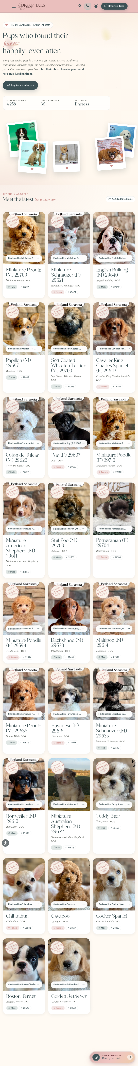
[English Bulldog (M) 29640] (114, 238)
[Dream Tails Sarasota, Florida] (31, 6)
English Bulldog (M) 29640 (112, 272)
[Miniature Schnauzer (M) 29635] (114, 694)
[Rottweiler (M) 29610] (24, 784)
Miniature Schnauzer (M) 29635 (111, 731)
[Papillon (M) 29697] (24, 328)
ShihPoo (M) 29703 (64, 542)
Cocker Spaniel (111, 916)
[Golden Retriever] (69, 964)
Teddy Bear (108, 816)
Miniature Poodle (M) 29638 (23, 728)
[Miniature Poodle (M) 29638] (24, 694)
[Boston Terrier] (24, 964)
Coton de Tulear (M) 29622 (22, 457)
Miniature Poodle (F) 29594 (23, 643)
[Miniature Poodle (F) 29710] (114, 423)
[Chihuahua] (24, 884)
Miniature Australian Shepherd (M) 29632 (65, 824)
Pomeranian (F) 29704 (112, 542)
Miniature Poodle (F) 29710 (114, 457)
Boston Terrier (21, 996)
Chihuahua (17, 916)
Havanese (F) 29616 (65, 728)
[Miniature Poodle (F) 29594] (24, 608)
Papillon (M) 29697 (18, 363)
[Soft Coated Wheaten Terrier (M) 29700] (69, 328)
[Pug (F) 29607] (69, 423)
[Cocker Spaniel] (114, 884)
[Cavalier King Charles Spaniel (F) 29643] (114, 328)
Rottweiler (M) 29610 (21, 818)
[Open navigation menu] (13, 6)
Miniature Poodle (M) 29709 (23, 272)
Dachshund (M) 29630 (67, 642)
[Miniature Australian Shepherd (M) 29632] (69, 784)
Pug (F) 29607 (66, 455)
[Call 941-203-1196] (87, 6)
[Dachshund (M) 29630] (69, 608)
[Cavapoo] (69, 884)
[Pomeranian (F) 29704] (114, 508)
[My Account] (96, 6)
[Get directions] (79, 6)
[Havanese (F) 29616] (69, 694)
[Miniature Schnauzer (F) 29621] (69, 238)
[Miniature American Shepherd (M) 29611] (24, 508)
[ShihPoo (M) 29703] (69, 508)
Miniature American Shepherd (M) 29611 (20, 548)
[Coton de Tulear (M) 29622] (24, 423)
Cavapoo (60, 916)
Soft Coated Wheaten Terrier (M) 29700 (68, 365)
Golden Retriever (69, 996)
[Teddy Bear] (114, 784)
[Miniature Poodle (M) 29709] (24, 238)
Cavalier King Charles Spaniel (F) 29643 (112, 366)
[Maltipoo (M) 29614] (114, 608)
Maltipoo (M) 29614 (109, 642)
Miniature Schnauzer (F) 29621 (65, 275)
